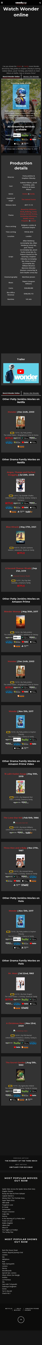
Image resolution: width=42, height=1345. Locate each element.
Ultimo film (6, 1225)
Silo (3, 1257)
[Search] (40, 2)
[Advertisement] (21, 42)
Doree (4, 1289)
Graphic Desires (7, 1191)
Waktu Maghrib (7, 1223)
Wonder (13, 711)
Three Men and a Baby (15, 848)
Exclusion (24, 216)
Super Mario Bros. (8, 1200)
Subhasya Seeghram (9, 1286)
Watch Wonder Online (11, 77)
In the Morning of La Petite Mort (13, 1218)
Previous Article (21, 1158)
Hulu (19, 1308)
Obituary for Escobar (21, 1167)
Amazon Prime (32, 1308)
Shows (28, 1310)
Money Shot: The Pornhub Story (13, 1198)
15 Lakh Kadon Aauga (15, 774)
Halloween (32, 216)
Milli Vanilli (5, 1203)
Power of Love (7, 1221)
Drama (19, 66)
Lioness (5, 1255)
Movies (17, 1310)
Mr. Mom (12, 973)
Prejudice (25, 221)
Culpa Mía (5, 1214)
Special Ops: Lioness (9, 1273)
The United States (29, 199)
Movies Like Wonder (31, 77)
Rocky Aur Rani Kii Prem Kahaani (13, 1194)
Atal (3, 1261)
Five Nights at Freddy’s (10, 1230)
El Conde (5, 1207)
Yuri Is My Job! (7, 1291)
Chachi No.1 (6, 1293)
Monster (12, 412)
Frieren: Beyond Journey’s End (12, 1252)
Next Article (21, 1164)
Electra (4, 1268)
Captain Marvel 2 (8, 1196)
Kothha (4, 1277)
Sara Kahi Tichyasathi (9, 1284)
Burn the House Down (10, 1250)
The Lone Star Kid (13, 818)
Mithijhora (5, 1259)
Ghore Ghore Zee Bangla (11, 1275)
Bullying (28, 212)
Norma (4, 1216)
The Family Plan (7, 1232)
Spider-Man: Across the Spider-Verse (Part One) (18, 1189)
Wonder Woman (12, 611)
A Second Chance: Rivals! (18, 568)
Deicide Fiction (31, 214)
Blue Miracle (12, 527)
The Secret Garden (15, 1062)
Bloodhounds (7, 1271)
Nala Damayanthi (8, 1264)
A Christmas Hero (15, 1023)
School (33, 221)
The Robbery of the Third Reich (21, 1161)
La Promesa (6, 1280)
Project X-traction (8, 1212)
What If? (5, 1228)
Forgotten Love (7, 1205)
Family (26, 66)
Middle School (28, 218)
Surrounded (6, 1209)
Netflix (8, 1308)
